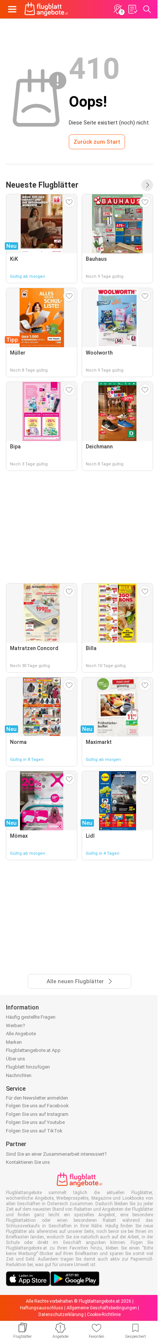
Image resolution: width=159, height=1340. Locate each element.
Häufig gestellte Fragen (30, 1017)
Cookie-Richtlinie (104, 1314)
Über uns (15, 1059)
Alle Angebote (21, 1033)
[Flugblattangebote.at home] (46, 9)
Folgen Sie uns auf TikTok (34, 1131)
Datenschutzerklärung (61, 1314)
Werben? (15, 1025)
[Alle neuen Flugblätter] (147, 185)
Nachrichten (18, 1075)
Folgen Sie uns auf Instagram (37, 1114)
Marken (14, 1042)
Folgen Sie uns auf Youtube (35, 1122)
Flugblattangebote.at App (33, 1050)
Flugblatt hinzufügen (28, 1067)
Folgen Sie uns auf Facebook (37, 1105)
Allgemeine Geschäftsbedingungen (102, 1307)
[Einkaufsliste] (132, 9)
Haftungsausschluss (41, 1307)
